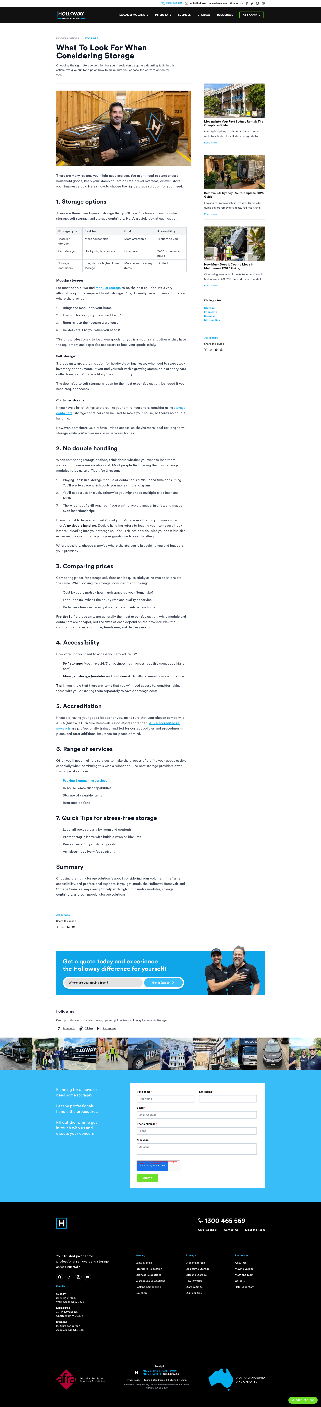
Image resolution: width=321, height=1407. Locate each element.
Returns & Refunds (178, 1380)
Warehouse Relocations (150, 1281)
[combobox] (103, 982)
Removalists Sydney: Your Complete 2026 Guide (234, 195)
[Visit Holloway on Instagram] (257, 3)
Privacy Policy (133, 1380)
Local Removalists (133, 15)
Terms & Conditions (154, 1380)
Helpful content (244, 1287)
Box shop (141, 1293)
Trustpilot (160, 1366)
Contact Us (236, 3)
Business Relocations (148, 1275)
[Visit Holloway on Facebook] (246, 3)
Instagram (109, 1028)
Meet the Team (255, 1230)
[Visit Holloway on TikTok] (252, 3)
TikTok (89, 1028)
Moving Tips (212, 320)
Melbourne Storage (197, 1269)
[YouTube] (87, 1277)
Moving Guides (67, 38)
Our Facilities (194, 1293)
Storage (203, 15)
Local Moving (144, 1263)
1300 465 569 (225, 1221)
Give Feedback (207, 1230)
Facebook (69, 1028)
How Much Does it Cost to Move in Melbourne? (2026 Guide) (228, 266)
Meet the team (244, 1275)
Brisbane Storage (196, 1275)
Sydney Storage (195, 1263)
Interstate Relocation (149, 1269)
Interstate (163, 15)
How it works (194, 1281)
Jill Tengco (63, 915)
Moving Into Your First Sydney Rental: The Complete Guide (233, 123)
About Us (240, 1263)
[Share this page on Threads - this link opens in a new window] (73, 927)
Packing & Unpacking (148, 1287)
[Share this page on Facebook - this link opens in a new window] (68, 927)
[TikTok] (69, 1277)
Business (209, 316)
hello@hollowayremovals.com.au (208, 3)
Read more (211, 143)
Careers (240, 1281)
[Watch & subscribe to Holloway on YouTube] (263, 3)
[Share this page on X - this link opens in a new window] (57, 927)
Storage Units (194, 1287)
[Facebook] (59, 1277)
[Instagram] (78, 1277)
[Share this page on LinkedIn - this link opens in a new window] (63, 927)
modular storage (108, 288)
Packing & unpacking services (85, 780)
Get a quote (251, 15)
